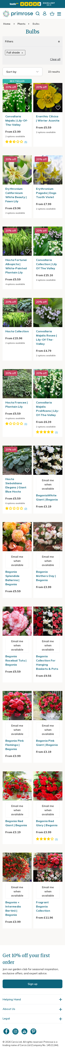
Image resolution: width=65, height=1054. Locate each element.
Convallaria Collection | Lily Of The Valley (46, 264)
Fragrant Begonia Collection (43, 906)
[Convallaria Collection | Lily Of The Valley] (47, 224)
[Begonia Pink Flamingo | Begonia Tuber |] (17, 689)
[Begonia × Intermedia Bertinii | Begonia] (17, 850)
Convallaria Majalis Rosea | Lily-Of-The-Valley (46, 337)
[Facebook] (7, 1031)
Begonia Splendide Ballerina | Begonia (12, 578)
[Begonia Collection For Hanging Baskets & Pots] (47, 604)
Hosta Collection (17, 331)
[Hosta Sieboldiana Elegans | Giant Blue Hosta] (17, 443)
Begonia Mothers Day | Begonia (46, 576)
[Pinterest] (34, 1031)
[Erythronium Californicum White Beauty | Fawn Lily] (17, 153)
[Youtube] (25, 1031)
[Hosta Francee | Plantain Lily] (17, 367)
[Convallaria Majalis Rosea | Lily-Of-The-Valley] (47, 296)
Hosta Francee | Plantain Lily (16, 404)
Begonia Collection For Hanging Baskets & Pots (47, 662)
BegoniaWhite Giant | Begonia (47, 497)
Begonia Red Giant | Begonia (16, 823)
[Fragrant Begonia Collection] (47, 850)
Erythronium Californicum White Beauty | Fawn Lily (16, 195)
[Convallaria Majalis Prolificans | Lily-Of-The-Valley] (47, 367)
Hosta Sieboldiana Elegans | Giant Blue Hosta (16, 485)
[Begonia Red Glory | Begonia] (47, 769)
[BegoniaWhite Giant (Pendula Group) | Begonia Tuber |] (47, 443)
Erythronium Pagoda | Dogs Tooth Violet (46, 193)
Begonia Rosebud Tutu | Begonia (16, 660)
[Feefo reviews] (32, 4)
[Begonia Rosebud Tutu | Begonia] (17, 604)
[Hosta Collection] (17, 296)
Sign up (32, 984)
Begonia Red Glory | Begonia (46, 823)
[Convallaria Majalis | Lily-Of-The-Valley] (17, 97)
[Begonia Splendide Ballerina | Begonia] (17, 520)
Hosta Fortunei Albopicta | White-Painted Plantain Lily (16, 266)
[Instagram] (16, 1031)
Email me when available (48, 484)
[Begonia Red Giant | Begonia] (17, 769)
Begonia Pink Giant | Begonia (47, 743)
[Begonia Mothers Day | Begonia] (47, 520)
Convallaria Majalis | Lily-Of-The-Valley (16, 120)
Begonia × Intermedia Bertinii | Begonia (13, 908)
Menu (60, 15)
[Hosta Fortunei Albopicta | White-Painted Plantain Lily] (17, 224)
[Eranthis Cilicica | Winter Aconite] (47, 81)
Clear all (55, 59)
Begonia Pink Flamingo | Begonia (14, 745)
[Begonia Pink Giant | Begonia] (47, 689)
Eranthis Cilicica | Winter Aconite (47, 118)
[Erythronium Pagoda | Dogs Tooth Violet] (47, 153)
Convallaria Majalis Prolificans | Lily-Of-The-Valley (47, 409)
